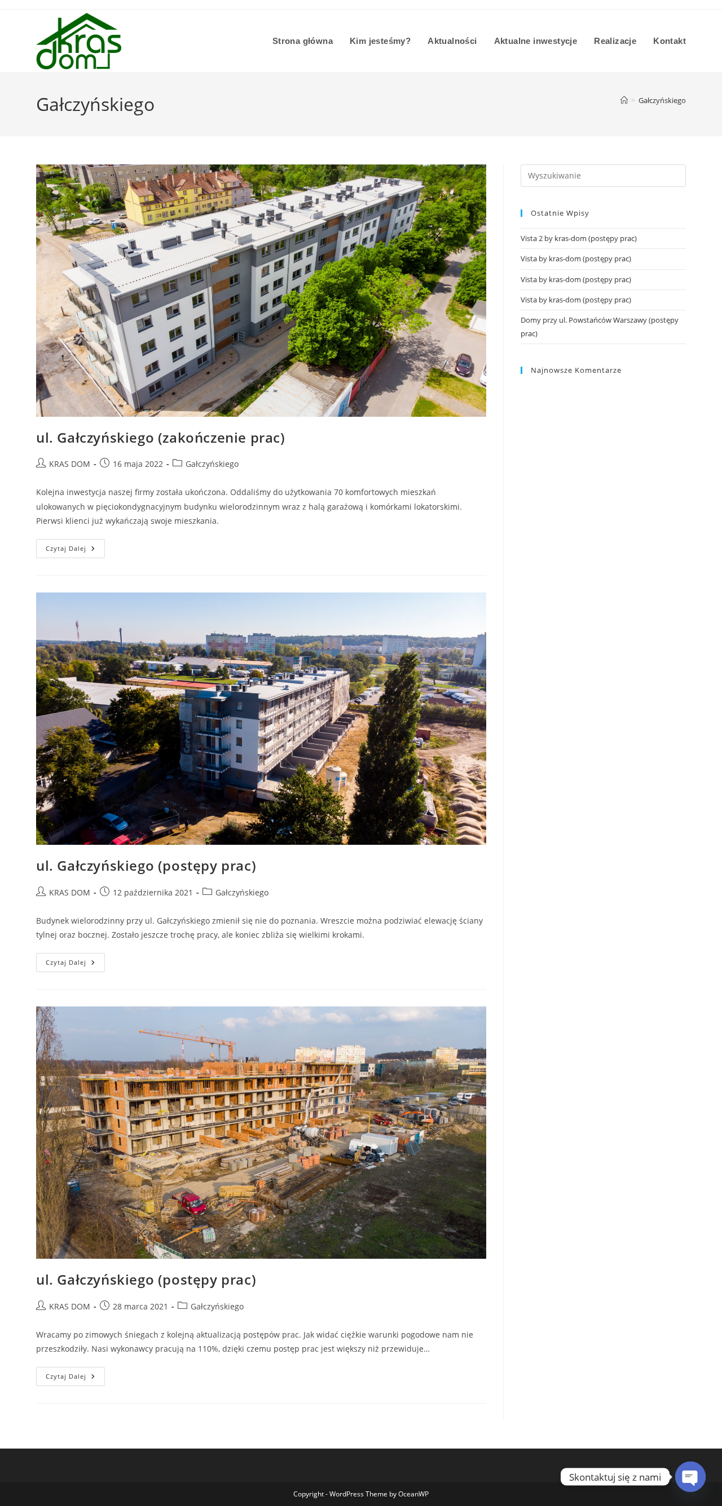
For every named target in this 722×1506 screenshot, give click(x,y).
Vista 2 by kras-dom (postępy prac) (579, 238)
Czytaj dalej (75, 546)
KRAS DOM (69, 463)
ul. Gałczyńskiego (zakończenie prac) (160, 437)
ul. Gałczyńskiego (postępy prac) (146, 865)
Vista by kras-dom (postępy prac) (576, 258)
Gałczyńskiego (662, 100)
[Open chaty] (690, 1477)
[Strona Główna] (624, 100)
